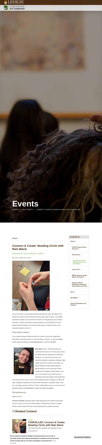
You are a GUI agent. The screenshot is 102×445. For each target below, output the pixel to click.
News (72, 292)
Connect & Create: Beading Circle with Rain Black (58, 209)
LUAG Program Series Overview (79, 248)
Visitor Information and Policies (78, 304)
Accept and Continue (82, 437)
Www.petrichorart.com (19, 392)
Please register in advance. (20, 332)
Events (15, 209)
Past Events (27, 209)
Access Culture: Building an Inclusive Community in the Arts (79, 284)
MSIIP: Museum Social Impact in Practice (79, 276)
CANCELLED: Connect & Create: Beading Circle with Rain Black (46, 424)
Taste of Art (76, 269)
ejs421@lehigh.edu (36, 342)
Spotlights (74, 297)
